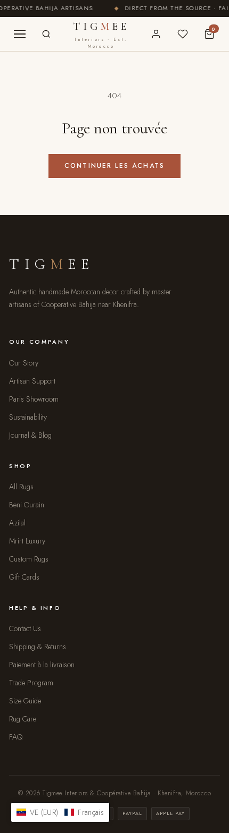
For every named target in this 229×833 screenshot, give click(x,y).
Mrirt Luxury (27, 541)
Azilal (17, 522)
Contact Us (25, 628)
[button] (60, 812)
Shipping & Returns (37, 646)
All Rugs (21, 486)
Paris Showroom (34, 399)
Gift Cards (24, 577)
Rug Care (22, 718)
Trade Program (31, 682)
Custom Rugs (28, 559)
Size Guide (25, 700)
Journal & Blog (30, 435)
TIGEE (101, 34)
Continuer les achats (114, 166)
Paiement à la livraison (42, 664)
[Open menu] (19, 34)
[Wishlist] (182, 34)
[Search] (46, 34)
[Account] (156, 34)
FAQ (15, 737)
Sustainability (28, 417)
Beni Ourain (26, 504)
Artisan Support (32, 381)
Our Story (23, 363)
